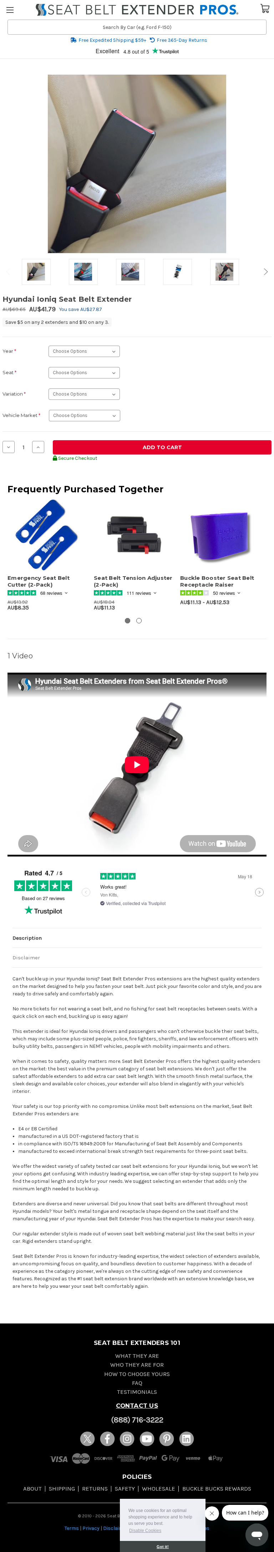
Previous (9, 271)
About (32, 1488)
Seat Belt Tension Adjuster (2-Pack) (133, 581)
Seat (9, 372)
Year (9, 351)
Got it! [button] (163, 1547)
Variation (14, 394)
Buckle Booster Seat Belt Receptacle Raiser (217, 581)
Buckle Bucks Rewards (216, 1488)
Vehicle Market (21, 415)
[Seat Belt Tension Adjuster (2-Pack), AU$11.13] (133, 535)
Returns (95, 1488)
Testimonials (137, 1391)
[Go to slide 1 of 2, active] (127, 620)
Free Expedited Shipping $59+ (112, 40)
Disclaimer (26, 957)
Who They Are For (137, 1364)
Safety (125, 1488)
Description (27, 938)
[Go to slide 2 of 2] (139, 620)
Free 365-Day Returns (182, 40)
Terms (72, 1528)
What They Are (137, 1355)
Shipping (62, 1488)
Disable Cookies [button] (145, 1530)
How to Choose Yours (137, 1374)
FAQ (137, 1383)
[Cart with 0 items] (265, 7)
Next (264, 271)
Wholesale (158, 1488)
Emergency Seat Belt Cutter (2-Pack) (38, 581)
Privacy (91, 1528)
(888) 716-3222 (137, 1420)
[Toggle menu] (10, 10)
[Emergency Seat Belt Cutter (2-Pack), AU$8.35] (47, 535)
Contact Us (137, 1405)
